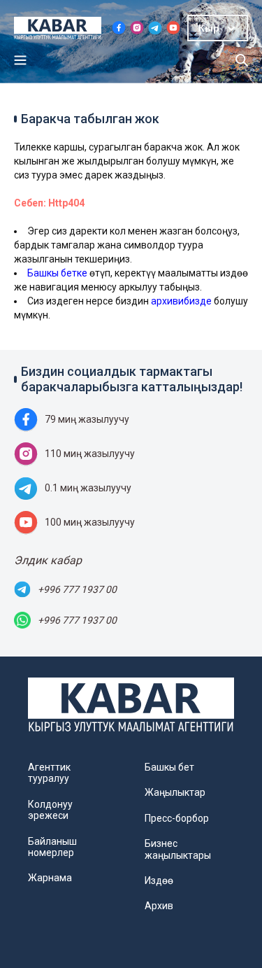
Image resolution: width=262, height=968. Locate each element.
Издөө (159, 880)
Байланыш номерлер (52, 847)
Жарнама (50, 877)
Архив (159, 905)
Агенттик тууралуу (49, 773)
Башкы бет (169, 767)
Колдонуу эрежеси (50, 810)
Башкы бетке (57, 273)
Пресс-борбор (177, 818)
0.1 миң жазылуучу (88, 487)
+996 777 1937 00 (77, 589)
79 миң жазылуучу (87, 419)
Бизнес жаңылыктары (178, 849)
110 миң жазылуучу (90, 453)
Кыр (208, 28)
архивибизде (181, 301)
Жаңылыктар (175, 792)
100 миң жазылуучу (90, 522)
